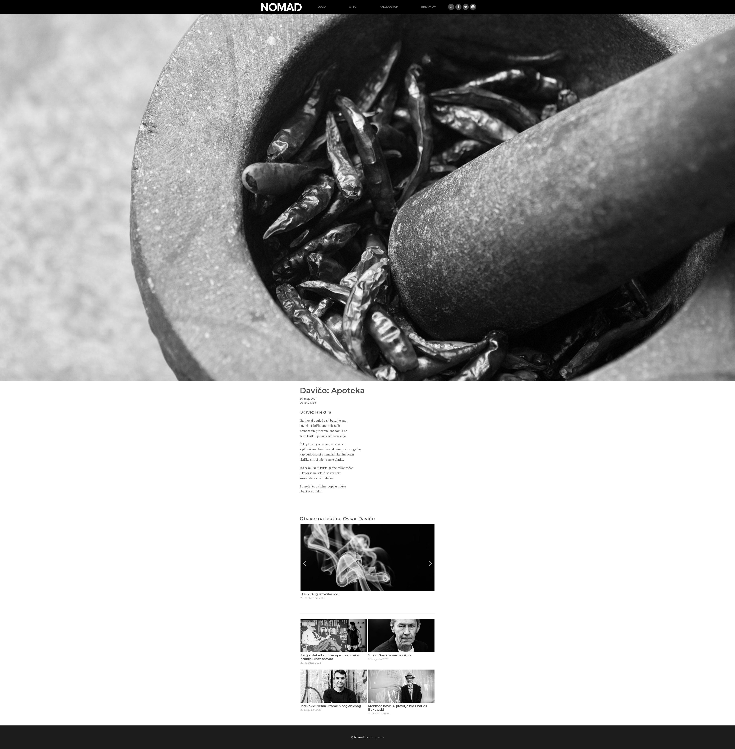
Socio (322, 6)
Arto (352, 6)
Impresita (377, 737)
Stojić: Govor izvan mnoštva (389, 655)
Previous (304, 563)
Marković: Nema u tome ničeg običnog (331, 706)
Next (430, 563)
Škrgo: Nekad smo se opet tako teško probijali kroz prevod (330, 657)
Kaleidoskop (389, 6)
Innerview (428, 6)
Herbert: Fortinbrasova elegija (324, 594)
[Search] (451, 7)
